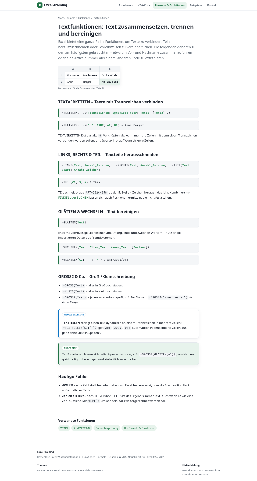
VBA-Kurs (144, 5)
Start (61, 18)
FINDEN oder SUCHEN (73, 197)
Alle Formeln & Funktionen (139, 428)
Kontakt (212, 5)
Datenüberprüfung (107, 428)
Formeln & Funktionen (170, 5)
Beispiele (196, 5)
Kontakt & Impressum (195, 474)
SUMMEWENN (81, 428)
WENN (64, 428)
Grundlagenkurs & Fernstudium (201, 470)
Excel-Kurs (126, 5)
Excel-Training (53, 5)
